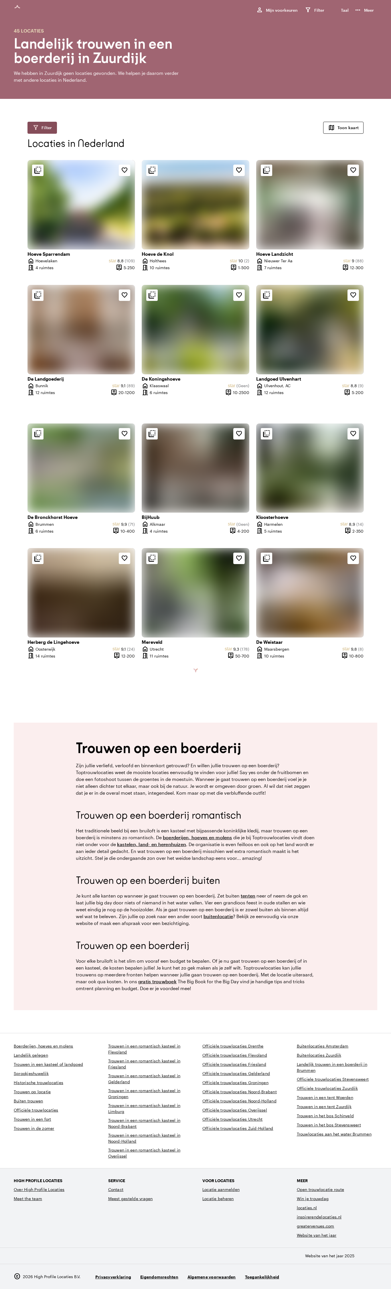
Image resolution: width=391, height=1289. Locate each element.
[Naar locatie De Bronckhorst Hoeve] (81, 468)
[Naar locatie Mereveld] (195, 592)
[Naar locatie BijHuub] (195, 468)
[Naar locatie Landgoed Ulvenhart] (310, 329)
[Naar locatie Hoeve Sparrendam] (81, 204)
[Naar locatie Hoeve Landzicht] (310, 204)
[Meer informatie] (38, 170)
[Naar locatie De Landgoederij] (81, 329)
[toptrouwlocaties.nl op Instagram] (340, 1276)
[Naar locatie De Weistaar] (310, 592)
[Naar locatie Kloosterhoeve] (310, 468)
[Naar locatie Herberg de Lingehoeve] (81, 592)
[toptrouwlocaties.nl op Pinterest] (371, 1276)
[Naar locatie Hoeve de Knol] (195, 204)
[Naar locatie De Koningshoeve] (195, 329)
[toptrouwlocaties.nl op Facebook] (356, 1276)
